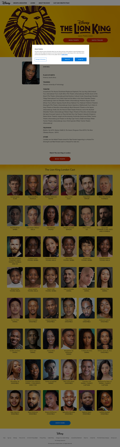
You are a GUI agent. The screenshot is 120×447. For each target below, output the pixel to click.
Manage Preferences (41, 59)
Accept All (80, 59)
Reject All (67, 59)
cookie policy (64, 54)
